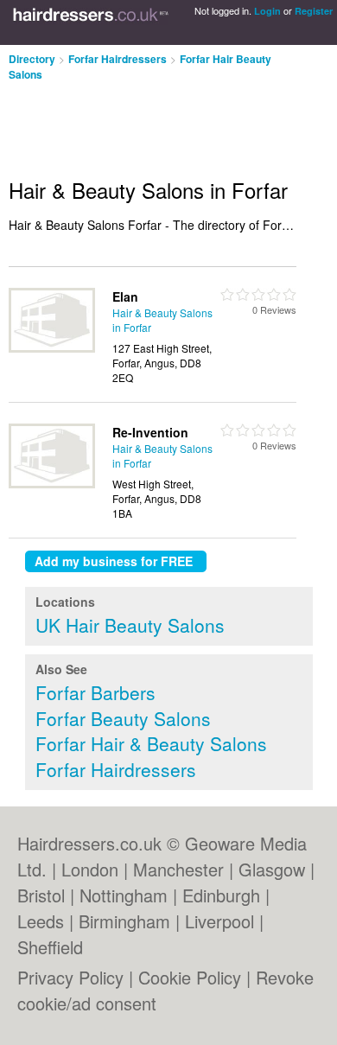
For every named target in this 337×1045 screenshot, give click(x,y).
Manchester (178, 869)
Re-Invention (150, 432)
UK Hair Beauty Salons (130, 625)
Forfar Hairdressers (117, 59)
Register (314, 10)
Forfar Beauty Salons (123, 718)
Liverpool (219, 920)
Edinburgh (221, 895)
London (89, 869)
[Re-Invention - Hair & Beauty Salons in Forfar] (52, 483)
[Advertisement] (138, 123)
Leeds (40, 920)
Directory (32, 59)
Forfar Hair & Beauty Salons (151, 743)
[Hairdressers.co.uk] (90, 22)
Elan (125, 296)
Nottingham (123, 895)
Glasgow (271, 869)
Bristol (41, 895)
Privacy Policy (70, 977)
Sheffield (50, 946)
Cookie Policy (189, 977)
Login (267, 10)
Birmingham (124, 920)
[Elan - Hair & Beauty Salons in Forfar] (52, 348)
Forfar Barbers (95, 692)
